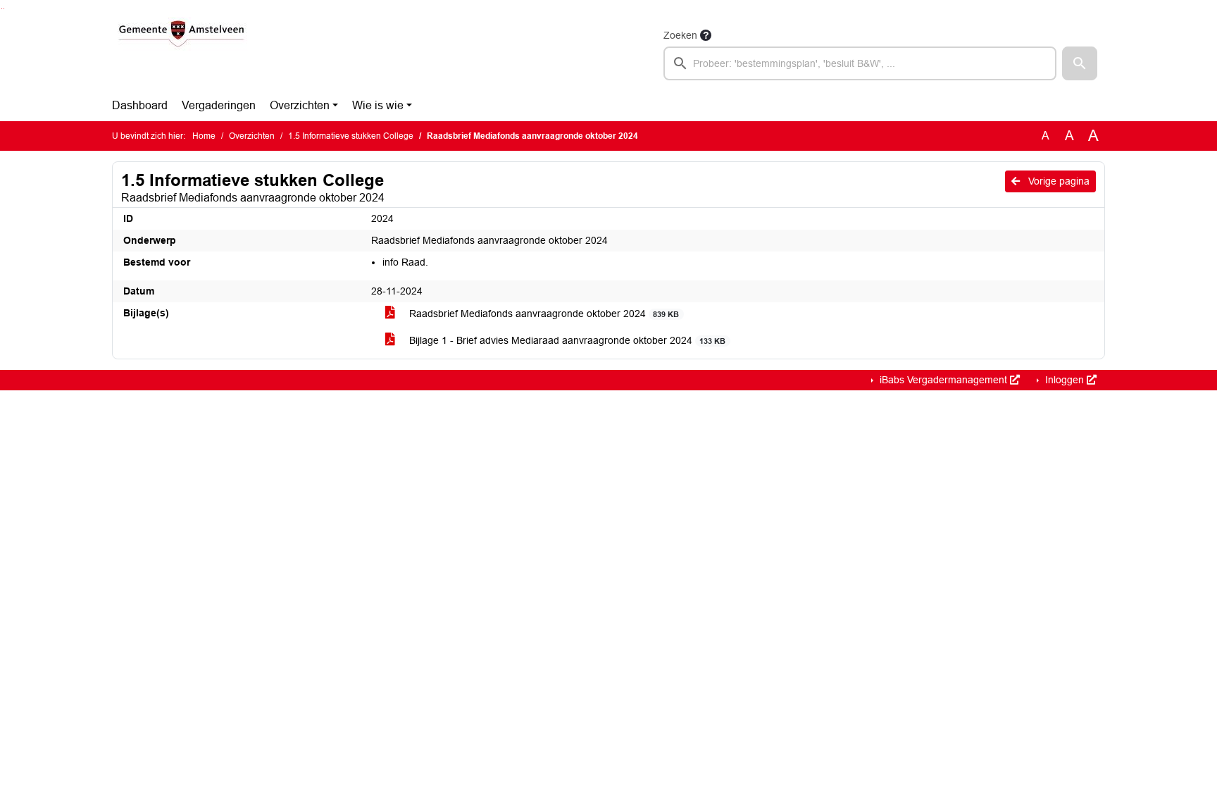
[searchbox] (859, 63)
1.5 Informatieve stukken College (350, 136)
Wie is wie (378, 105)
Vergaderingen (219, 105)
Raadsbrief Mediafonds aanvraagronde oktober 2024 (542, 313)
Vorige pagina (1057, 181)
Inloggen (1064, 379)
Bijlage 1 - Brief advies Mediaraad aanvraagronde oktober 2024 (565, 340)
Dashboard (140, 105)
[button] (1079, 63)
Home (204, 136)
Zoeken (680, 35)
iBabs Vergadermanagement (943, 379)
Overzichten (300, 105)
